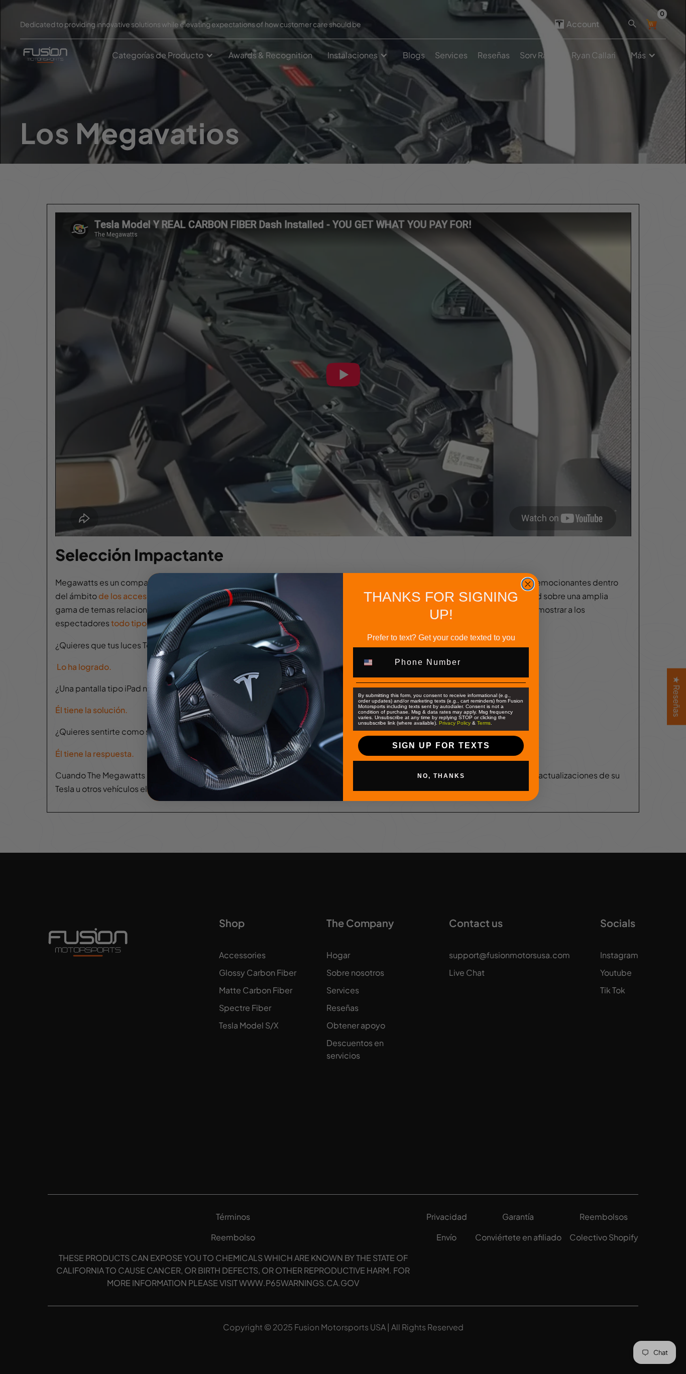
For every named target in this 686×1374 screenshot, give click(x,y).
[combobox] (374, 662)
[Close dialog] (528, 584)
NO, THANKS (441, 775)
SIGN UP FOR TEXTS (441, 745)
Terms (484, 723)
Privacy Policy (455, 723)
